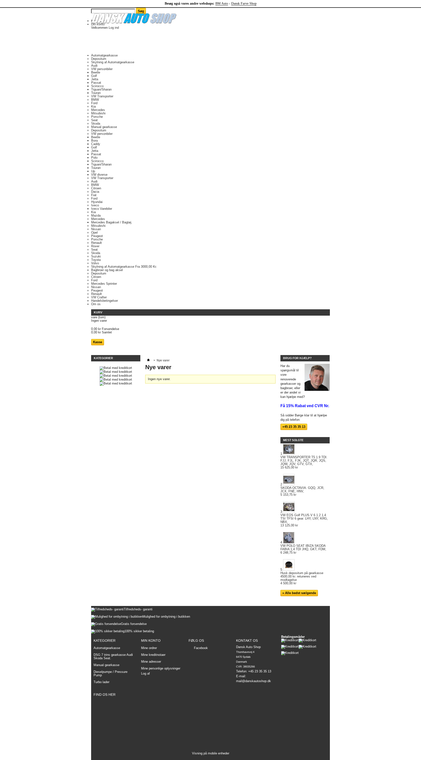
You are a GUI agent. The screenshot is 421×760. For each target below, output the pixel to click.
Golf (94, 76)
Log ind (114, 27)
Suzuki (96, 256)
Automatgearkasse (104, 55)
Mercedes (98, 110)
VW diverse (99, 174)
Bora (94, 140)
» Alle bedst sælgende (299, 593)
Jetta (94, 79)
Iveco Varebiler (101, 209)
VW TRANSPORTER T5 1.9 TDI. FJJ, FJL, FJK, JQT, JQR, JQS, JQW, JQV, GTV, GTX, (303, 462)
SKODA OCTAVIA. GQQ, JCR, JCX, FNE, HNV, (302, 491)
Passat (96, 82)
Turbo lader (101, 682)
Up (93, 171)
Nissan (96, 229)
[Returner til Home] (148, 360)
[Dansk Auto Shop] (133, 18)
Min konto (151, 640)
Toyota (96, 260)
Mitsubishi (98, 113)
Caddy (95, 144)
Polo (94, 157)
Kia (93, 106)
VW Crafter (99, 297)
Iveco (95, 205)
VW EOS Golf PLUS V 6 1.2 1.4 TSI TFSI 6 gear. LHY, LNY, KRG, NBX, (304, 520)
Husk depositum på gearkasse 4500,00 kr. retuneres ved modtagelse (301, 578)
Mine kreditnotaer (153, 655)
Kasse (97, 342)
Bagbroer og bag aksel (107, 270)
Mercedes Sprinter (104, 283)
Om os (96, 304)
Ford (94, 103)
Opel (94, 232)
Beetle (95, 72)
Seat (94, 120)
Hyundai (97, 202)
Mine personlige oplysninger (160, 668)
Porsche (97, 117)
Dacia (95, 191)
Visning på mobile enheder (210, 753)
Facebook (201, 648)
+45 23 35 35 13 (293, 427)
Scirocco (97, 86)
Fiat (93, 195)
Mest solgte (293, 440)
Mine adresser (151, 661)
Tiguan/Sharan (101, 89)
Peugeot (97, 236)
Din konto (98, 24)
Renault (96, 243)
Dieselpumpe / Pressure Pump (110, 673)
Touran (96, 93)
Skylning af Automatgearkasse (112, 62)
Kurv (98, 312)
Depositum (98, 59)
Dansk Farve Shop (244, 3)
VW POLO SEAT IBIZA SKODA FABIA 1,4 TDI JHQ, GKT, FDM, (303, 549)
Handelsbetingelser (104, 300)
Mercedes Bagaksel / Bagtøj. (111, 222)
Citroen (96, 188)
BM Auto (221, 3)
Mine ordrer (149, 648)
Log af (145, 673)
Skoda (95, 123)
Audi (94, 65)
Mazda (96, 215)
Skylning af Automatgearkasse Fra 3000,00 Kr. (124, 266)
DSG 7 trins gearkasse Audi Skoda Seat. (113, 656)
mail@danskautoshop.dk (253, 681)
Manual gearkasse (104, 127)
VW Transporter (102, 96)
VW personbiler (102, 69)
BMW (95, 99)
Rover (95, 246)
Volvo (95, 263)
